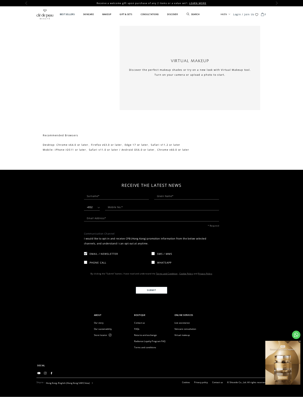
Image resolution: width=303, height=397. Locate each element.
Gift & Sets (126, 14)
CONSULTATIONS (150, 14)
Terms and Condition (167, 273)
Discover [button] (172, 14)
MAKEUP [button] (106, 14)
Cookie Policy (186, 273)
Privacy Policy (205, 273)
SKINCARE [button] (88, 14)
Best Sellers (67, 14)
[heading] (111, 315)
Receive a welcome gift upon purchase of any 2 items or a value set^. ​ (151, 3)
